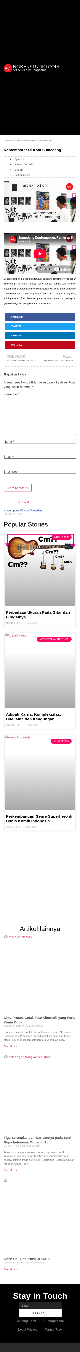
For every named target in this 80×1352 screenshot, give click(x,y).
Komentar (12, 394)
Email (9, 456)
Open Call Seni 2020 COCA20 (27, 1259)
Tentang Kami (26, 1321)
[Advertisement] (40, 879)
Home (6, 140)
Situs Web (11, 471)
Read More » (10, 1046)
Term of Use (53, 1329)
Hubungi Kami (53, 1321)
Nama (9, 441)
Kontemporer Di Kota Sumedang (23, 510)
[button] (70, 67)
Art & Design (16, 140)
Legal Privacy (27, 1329)
